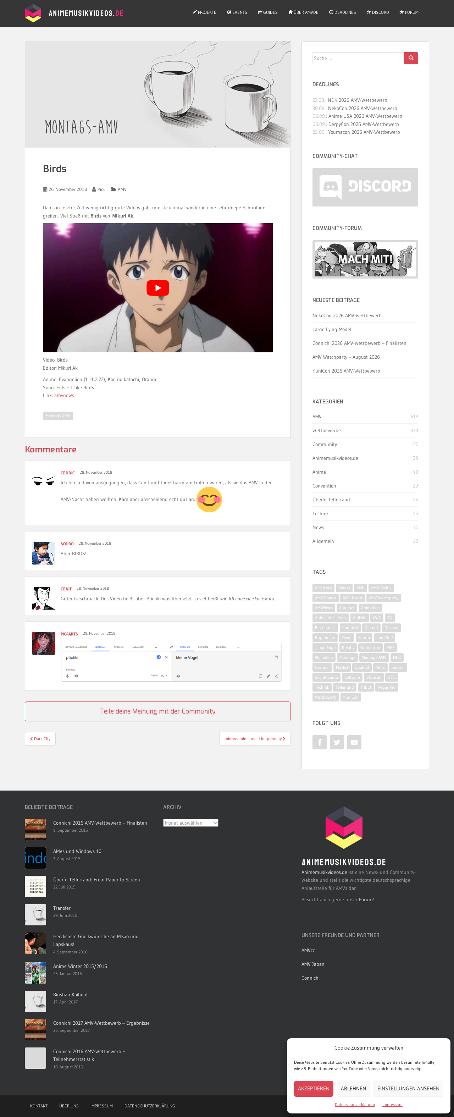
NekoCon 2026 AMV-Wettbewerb (362, 108)
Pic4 (102, 189)
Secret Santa (326, 677)
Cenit (66, 588)
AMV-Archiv (381, 587)
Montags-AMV (57, 415)
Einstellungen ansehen (408, 1088)
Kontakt (39, 1105)
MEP (390, 647)
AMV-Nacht (352, 597)
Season (398, 667)
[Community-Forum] (365, 259)
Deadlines (344, 12)
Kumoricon (370, 647)
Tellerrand (345, 687)
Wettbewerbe (326, 430)
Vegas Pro (386, 687)
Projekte (206, 12)
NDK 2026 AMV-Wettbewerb (357, 100)
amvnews (64, 395)
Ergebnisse (325, 637)
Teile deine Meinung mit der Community (158, 711)
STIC (392, 677)
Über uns (69, 1105)
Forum (411, 12)
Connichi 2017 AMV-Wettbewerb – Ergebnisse (101, 1023)
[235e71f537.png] (171, 662)
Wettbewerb (326, 697)
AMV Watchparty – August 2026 (346, 357)
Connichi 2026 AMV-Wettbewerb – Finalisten (359, 343)
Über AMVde (306, 12)
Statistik (373, 677)
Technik (320, 513)
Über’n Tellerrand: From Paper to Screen (96, 879)
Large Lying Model (331, 329)
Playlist (342, 667)
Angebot (347, 607)
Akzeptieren (314, 1088)
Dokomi (391, 627)
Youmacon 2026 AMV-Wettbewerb (364, 132)
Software (352, 677)
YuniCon (351, 697)
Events (239, 12)
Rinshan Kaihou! (70, 994)
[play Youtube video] (158, 287)
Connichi (350, 627)
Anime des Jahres (331, 617)
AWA (377, 617)
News (318, 527)
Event (347, 637)
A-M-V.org (323, 587)
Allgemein (323, 541)
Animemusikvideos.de (335, 458)
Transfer (62, 908)
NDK (397, 657)
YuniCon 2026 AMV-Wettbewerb (346, 371)
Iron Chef (384, 637)
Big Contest (325, 627)
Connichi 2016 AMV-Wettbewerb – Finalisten (100, 823)
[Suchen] (411, 58)
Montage (347, 657)
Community (324, 444)
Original (322, 667)
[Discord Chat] (365, 187)
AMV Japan (313, 964)
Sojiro (67, 543)
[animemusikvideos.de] (344, 836)
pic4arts (69, 634)
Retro (380, 667)
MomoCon (324, 657)
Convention (324, 486)
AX (389, 617)
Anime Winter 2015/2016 (80, 966)
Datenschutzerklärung (355, 1104)
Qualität (362, 667)
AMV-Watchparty (383, 597)
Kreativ (348, 647)
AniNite (359, 617)
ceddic (68, 472)
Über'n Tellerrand (331, 499)
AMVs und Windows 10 (77, 851)
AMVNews (324, 607)
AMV (122, 189)
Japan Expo (325, 647)
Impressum (392, 1104)
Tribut (365, 687)
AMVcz (308, 950)
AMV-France (325, 597)
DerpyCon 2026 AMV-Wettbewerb (363, 124)
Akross (344, 587)
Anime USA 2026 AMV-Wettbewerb (365, 116)
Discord (380, 12)
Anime (319, 472)
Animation (370, 607)
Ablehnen (353, 1088)
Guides (270, 12)
